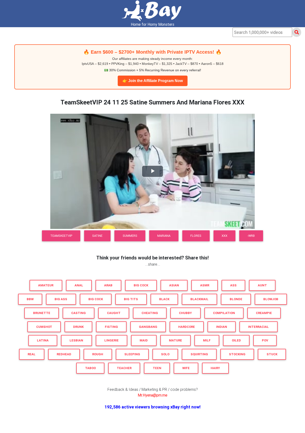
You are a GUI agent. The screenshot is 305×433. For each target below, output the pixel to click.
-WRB (251, 236)
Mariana (163, 236)
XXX (224, 236)
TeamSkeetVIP (61, 236)
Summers (130, 236)
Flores (195, 236)
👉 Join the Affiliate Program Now (152, 81)
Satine (97, 236)
